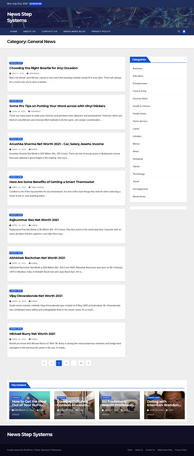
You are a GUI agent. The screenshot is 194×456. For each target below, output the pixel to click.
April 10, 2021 (19, 225)
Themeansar (56, 450)
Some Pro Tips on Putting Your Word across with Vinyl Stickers (57, 106)
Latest (136, 129)
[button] (179, 31)
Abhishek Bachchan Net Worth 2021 (37, 258)
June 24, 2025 (157, 410)
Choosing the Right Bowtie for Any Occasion (43, 68)
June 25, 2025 (112, 410)
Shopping (138, 159)
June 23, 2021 (19, 111)
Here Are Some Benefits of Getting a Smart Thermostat (51, 182)
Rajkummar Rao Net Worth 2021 (34, 220)
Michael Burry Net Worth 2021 (32, 334)
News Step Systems (29, 434)
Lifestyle (137, 136)
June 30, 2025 (67, 410)
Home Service (140, 121)
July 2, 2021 (18, 74)
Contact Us (49, 31)
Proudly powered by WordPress (20, 450)
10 (81, 363)
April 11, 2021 (19, 187)
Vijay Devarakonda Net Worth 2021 (35, 296)
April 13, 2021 (19, 149)
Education (138, 76)
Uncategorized (140, 189)
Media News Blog (74, 31)
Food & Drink (139, 91)
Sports (136, 166)
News (136, 151)
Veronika (34, 74)
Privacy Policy (101, 31)
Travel (136, 181)
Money (136, 144)
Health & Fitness (141, 106)
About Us (29, 31)
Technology (139, 174)
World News (139, 196)
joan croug (37, 187)
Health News (139, 113)
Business (137, 68)
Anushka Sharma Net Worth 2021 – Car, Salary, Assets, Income (56, 144)
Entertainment (140, 83)
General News (16, 63)
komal (34, 149)
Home (13, 31)
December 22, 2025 (25, 410)
